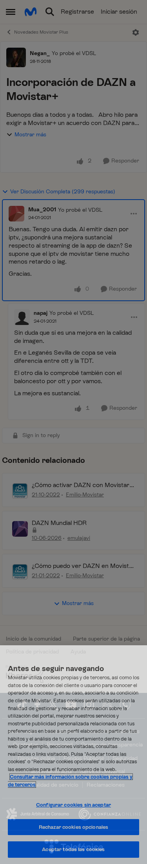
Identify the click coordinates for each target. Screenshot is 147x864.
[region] (73, 754)
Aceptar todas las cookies (73, 849)
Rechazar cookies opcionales (74, 827)
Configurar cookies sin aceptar (73, 805)
